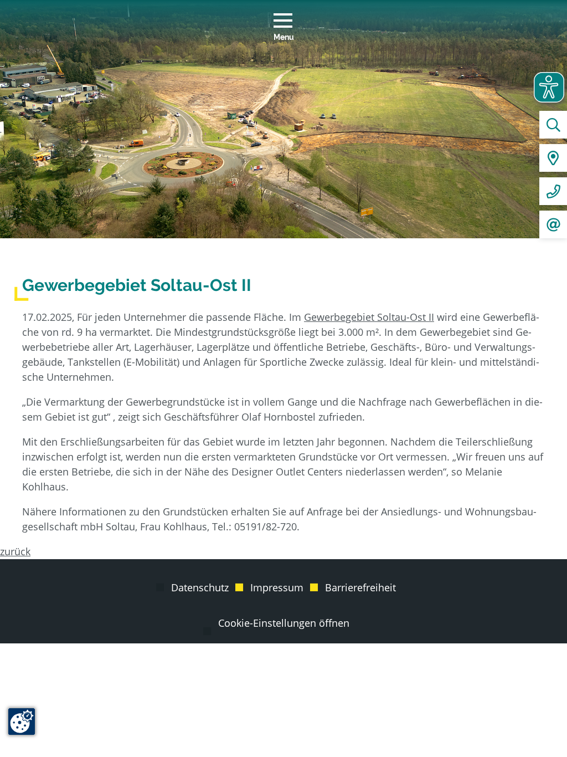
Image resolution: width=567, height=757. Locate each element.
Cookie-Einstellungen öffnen (283, 623)
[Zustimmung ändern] (21, 721)
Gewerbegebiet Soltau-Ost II (369, 317)
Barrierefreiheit (360, 587)
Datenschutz (200, 587)
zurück (15, 551)
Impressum (276, 587)
